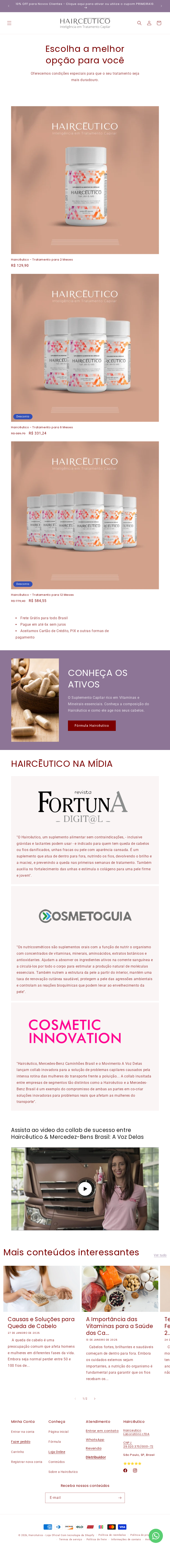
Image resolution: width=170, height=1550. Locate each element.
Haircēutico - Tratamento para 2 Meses (42, 260)
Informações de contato (126, 1539)
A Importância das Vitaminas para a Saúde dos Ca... (119, 1326)
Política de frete (97, 1539)
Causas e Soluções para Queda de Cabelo (41, 1323)
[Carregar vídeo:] (85, 1189)
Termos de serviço (70, 1539)
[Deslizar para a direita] (95, 1399)
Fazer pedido (20, 1441)
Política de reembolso (112, 1535)
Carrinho (17, 1452)
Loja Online (56, 1452)
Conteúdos (56, 1462)
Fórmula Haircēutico (92, 726)
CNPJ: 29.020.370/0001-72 (138, 1445)
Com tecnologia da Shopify (77, 1535)
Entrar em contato (102, 1430)
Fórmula (54, 1441)
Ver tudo (160, 1255)
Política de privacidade (144, 1535)
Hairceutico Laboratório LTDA (136, 1432)
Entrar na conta (23, 1431)
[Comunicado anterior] (9, 6)
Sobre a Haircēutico (63, 1472)
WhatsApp (95, 1439)
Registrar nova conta (26, 1462)
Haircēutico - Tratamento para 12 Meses (42, 595)
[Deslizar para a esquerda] (75, 1399)
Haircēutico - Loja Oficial (44, 1535)
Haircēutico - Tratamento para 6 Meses (42, 427)
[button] (9, 23)
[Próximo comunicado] (161, 6)
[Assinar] (120, 1498)
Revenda (93, 1448)
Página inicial (58, 1431)
